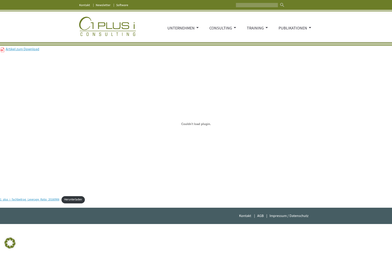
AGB (260, 216)
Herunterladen (73, 199)
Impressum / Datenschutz (289, 216)
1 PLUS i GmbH (107, 26)
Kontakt (84, 5)
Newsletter (103, 5)
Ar (7, 49)
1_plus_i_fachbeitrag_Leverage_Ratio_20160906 (29, 199)
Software (122, 5)
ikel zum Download (24, 49)
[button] (10, 243)
